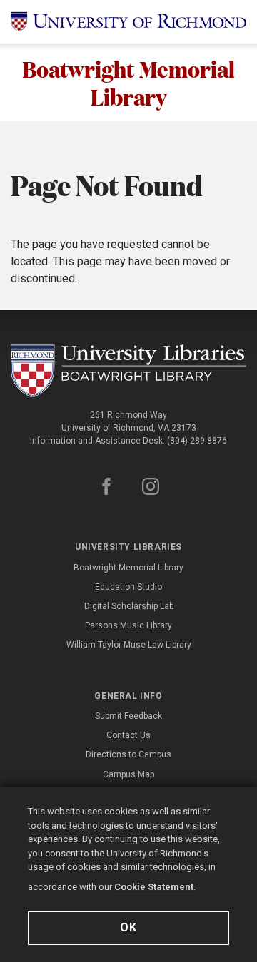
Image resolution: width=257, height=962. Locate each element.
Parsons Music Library (128, 625)
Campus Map (128, 774)
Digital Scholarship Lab (128, 606)
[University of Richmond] (128, 21)
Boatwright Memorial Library (128, 82)
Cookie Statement (153, 886)
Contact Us (128, 735)
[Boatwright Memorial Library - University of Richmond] (128, 370)
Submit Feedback (128, 716)
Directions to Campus (128, 754)
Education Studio (128, 587)
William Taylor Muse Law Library (128, 645)
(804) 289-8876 (197, 441)
